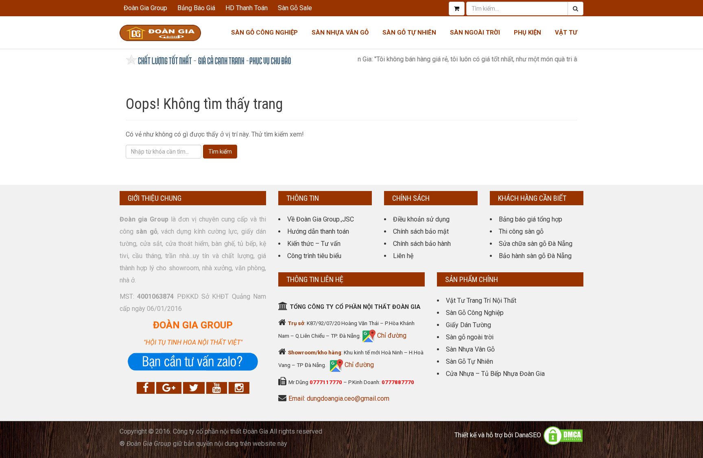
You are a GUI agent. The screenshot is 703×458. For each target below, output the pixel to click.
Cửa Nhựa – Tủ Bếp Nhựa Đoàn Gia (495, 374)
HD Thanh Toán (246, 8)
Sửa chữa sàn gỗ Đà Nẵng (535, 243)
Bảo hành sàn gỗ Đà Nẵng (535, 256)
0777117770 (326, 382)
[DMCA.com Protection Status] (563, 435)
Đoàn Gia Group (145, 8)
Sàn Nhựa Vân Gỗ (470, 349)
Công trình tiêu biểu (314, 256)
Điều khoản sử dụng (421, 219)
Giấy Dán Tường (468, 325)
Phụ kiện (527, 32)
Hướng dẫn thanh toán (318, 231)
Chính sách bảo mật (421, 231)
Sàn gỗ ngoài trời (469, 337)
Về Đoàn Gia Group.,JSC (320, 219)
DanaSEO (528, 435)
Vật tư (566, 32)
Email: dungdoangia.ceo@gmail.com (338, 398)
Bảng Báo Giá (196, 8)
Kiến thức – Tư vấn (314, 243)
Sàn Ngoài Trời (475, 32)
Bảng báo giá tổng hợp (530, 219)
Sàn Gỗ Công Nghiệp (264, 32)
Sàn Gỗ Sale (295, 8)
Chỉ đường (391, 335)
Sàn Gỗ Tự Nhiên (409, 32)
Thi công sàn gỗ (521, 231)
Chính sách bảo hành (422, 243)
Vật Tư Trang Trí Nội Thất (481, 300)
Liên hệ (403, 256)
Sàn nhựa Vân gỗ (340, 32)
